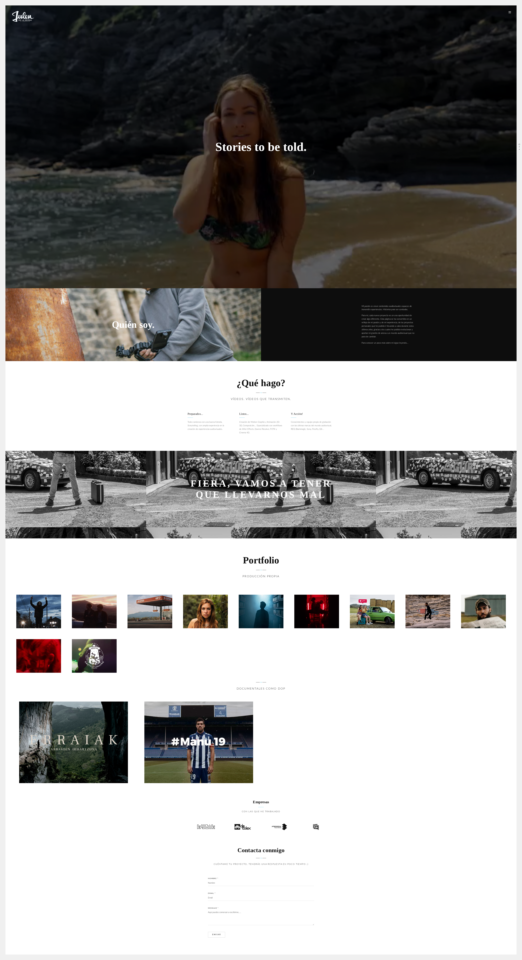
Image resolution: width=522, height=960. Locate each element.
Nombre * (213, 878)
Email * (212, 893)
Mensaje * (213, 908)
